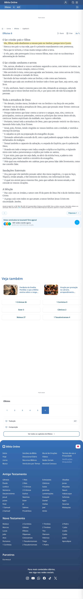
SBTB (19, 207)
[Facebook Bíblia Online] (44, 578)
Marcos (6, 527)
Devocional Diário (29, 456)
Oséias (45, 504)
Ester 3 (21, 309)
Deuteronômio (9, 493)
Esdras (25, 493)
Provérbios (26, 511)
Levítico (6, 486)
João (4, 534)
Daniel (45, 500)
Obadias (65, 480)
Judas (64, 538)
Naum (64, 490)
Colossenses (27, 538)
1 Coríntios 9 (62, 302)
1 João (64, 527)
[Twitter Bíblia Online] (55, 578)
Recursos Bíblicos (29, 460)
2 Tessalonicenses (29, 544)
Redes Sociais (47, 460)
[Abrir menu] (77, 2)
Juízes (5, 500)
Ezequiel (45, 497)
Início (5, 453)
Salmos (25, 507)
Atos (4, 538)
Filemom (45, 534)
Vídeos (45, 456)
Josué (5, 497)
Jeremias (45, 490)
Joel (43, 507)
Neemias (26, 497)
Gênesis (6, 480)
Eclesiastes (46, 480)
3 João (64, 534)
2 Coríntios (26, 524)
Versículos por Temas (31, 463)
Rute (4, 504)
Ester (24, 500)
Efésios (16, 29)
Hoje (4, 456)
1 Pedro (45, 544)
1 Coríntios (7, 544)
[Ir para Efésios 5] (4, 213)
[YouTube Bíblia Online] (33, 578)
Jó (23, 504)
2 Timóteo (46, 527)
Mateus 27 (21, 317)
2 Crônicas (26, 490)
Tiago (44, 541)
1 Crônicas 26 (21, 302)
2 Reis (24, 483)
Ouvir (62, 33)
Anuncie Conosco (49, 463)
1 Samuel (6, 507)
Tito (43, 531)
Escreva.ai (7, 559)
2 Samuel (6, 511)
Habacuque (67, 493)
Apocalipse (66, 541)
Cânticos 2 (62, 309)
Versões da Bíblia (29, 453)
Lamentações (47, 493)
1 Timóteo (46, 524)
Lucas (5, 531)
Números (6, 490)
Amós (44, 511)
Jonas (64, 483)
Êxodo (5, 483)
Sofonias (65, 497)
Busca (5, 463)
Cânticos (45, 483)
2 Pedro (65, 524)
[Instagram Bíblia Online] (27, 578)
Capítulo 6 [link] (25, 29)
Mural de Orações (49, 453)
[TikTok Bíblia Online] (50, 578)
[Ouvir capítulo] (77, 7)
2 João (64, 531)
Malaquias (66, 507)
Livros (9, 29)
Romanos (6, 541)
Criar (71, 33)
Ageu (64, 500)
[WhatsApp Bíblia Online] (38, 578)
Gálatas (25, 527)
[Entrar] (66, 2)
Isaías (44, 486)
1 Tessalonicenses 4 (62, 317)
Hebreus (45, 538)
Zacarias (65, 504)
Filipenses (26, 534)
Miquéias (66, 486)
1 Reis (24, 480)
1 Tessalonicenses (29, 541)
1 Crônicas (26, 486)
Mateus (6, 524)
